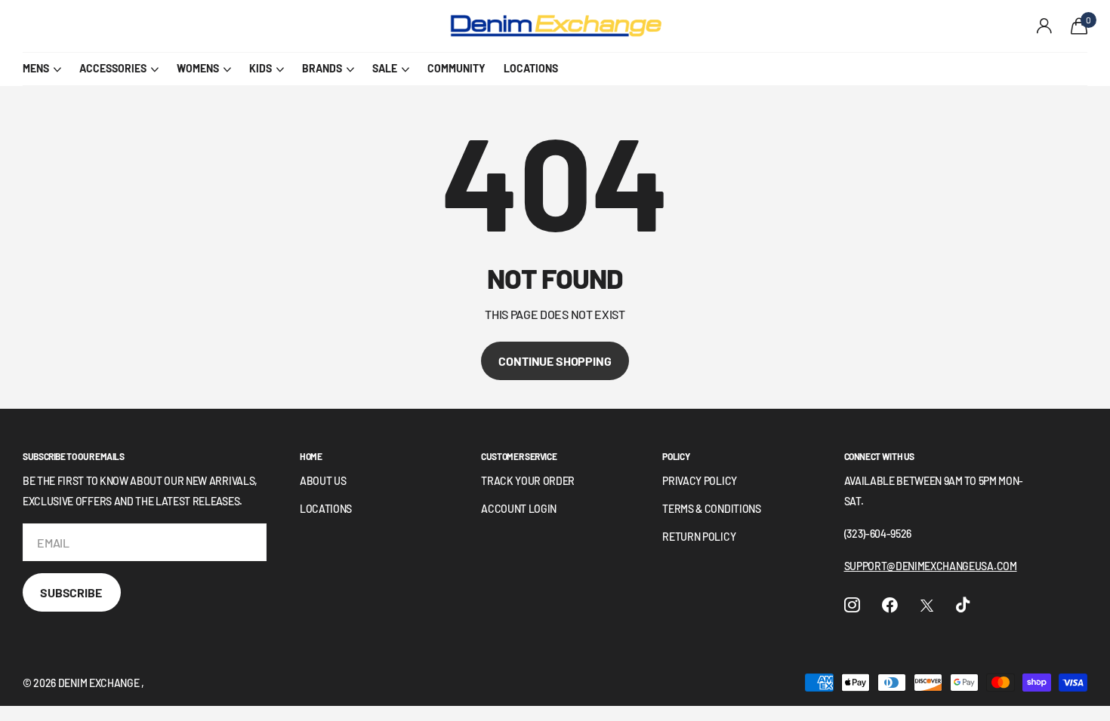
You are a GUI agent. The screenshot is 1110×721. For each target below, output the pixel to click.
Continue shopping (554, 361)
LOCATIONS (531, 68)
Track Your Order (528, 480)
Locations (326, 508)
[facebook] (890, 605)
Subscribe (71, 592)
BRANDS (322, 68)
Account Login (519, 508)
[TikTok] (963, 605)
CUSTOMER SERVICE (519, 456)
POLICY (675, 456)
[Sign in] (1045, 26)
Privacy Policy (699, 480)
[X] (926, 606)
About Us (323, 480)
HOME (311, 456)
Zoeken (295, 26)
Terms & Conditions (711, 508)
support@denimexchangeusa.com (930, 566)
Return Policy (698, 536)
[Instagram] (852, 605)
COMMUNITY (456, 68)
